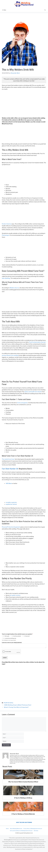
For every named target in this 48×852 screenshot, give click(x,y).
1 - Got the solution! (16, 636)
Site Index (36, 830)
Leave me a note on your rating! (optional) (12, 642)
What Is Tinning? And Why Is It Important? (16, 707)
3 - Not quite (6, 636)
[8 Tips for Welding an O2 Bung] (23, 791)
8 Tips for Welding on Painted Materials (23, 814)
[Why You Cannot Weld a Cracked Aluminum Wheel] (23, 775)
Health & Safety (8, 702)
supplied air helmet (11, 504)
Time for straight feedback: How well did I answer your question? (17, 634)
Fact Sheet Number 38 (10, 469)
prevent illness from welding (10, 355)
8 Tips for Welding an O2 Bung (23, 798)
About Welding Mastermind (24, 822)
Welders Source (14, 288)
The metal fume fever (8, 459)
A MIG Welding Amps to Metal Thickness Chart (17, 705)
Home (7, 828)
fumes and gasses (22, 402)
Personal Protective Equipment (11, 527)
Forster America (6, 224)
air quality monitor (15, 595)
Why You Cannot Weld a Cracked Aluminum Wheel (23, 782)
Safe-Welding (6, 278)
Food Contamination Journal (37, 342)
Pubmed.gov (5, 235)
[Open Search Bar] (45, 10)
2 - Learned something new (10, 638)
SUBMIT (5, 657)
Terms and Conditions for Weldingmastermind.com (21, 830)
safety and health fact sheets (33, 391)
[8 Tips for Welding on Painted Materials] (23, 807)
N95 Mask (9, 483)
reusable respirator (11, 502)
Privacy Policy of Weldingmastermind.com (32, 828)
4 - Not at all (26, 636)
